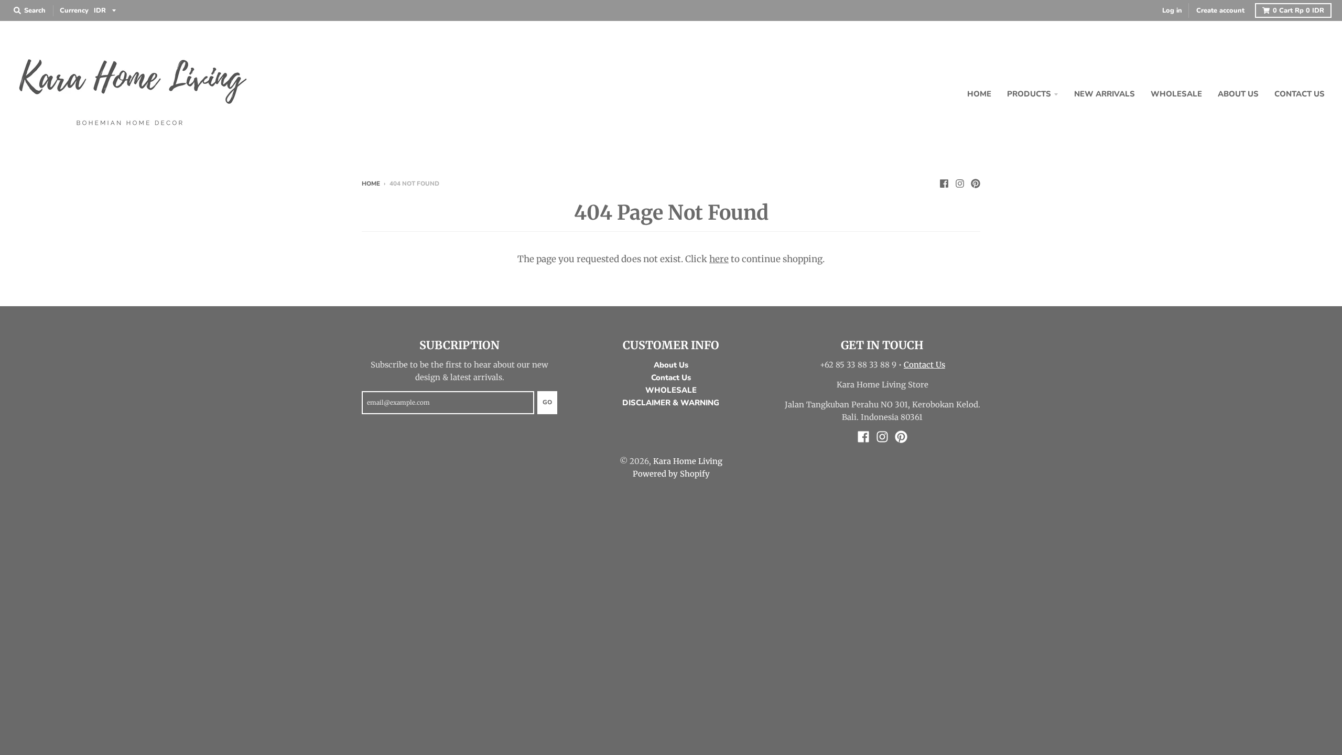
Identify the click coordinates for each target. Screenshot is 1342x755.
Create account (1220, 10)
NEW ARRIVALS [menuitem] (1104, 94)
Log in (1172, 10)
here (719, 259)
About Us (671, 365)
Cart (1298, 10)
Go (547, 402)
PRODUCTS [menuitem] (1029, 94)
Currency (74, 10)
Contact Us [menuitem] (1299, 94)
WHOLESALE (671, 390)
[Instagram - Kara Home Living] (960, 183)
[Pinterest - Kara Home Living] (975, 183)
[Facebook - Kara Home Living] (944, 183)
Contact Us (671, 377)
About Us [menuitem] (1238, 94)
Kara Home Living (687, 461)
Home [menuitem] (979, 94)
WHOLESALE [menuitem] (1176, 94)
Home (371, 183)
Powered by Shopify (671, 474)
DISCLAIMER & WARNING (670, 402)
